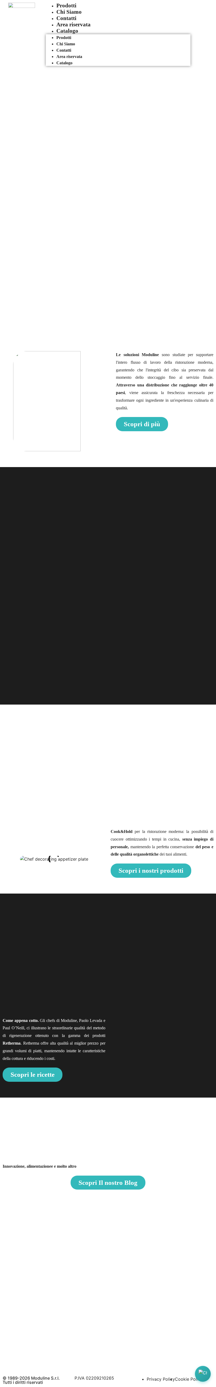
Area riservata (73, 24)
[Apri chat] (203, 1374)
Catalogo (67, 31)
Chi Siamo (69, 12)
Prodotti (66, 5)
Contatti (66, 18)
